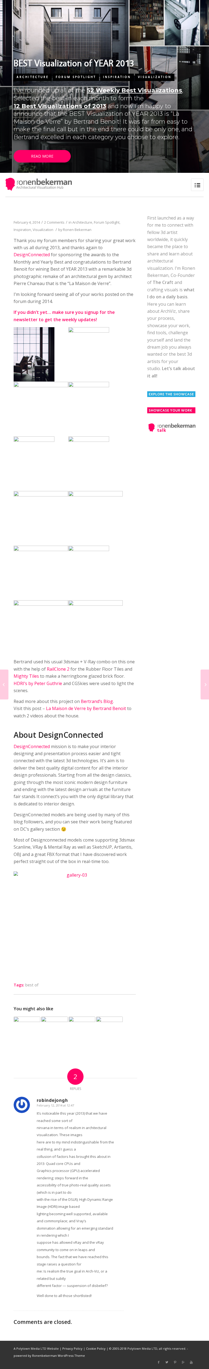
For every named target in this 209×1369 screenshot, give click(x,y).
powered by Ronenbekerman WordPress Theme (49, 1356)
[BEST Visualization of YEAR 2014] (109, 1030)
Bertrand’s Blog (97, 701)
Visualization (154, 77)
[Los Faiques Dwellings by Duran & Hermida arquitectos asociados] (205, 684)
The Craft (163, 282)
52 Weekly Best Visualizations (134, 90)
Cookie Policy (96, 1348)
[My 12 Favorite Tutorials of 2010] (27, 1030)
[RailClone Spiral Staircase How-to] (4, 684)
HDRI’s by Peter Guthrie (38, 683)
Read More (42, 156)
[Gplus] (183, 1362)
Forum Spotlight (76, 77)
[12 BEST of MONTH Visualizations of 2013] (54, 1030)
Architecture (33, 77)
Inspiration (117, 77)
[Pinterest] (175, 1362)
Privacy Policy (72, 1348)
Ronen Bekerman (77, 229)
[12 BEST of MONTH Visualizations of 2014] (82, 1030)
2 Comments (54, 222)
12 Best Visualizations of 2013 (60, 106)
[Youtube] (191, 1362)
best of (31, 984)
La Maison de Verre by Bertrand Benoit (86, 708)
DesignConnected (32, 255)
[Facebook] (159, 1362)
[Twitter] (167, 1362)
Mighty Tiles (26, 676)
